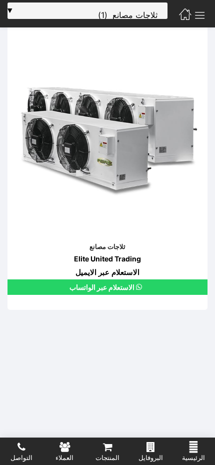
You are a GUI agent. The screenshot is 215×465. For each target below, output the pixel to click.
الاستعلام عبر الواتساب (103, 287)
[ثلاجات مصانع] (108, 136)
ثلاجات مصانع (108, 246)
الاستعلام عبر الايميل (108, 272)
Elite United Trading (107, 258)
